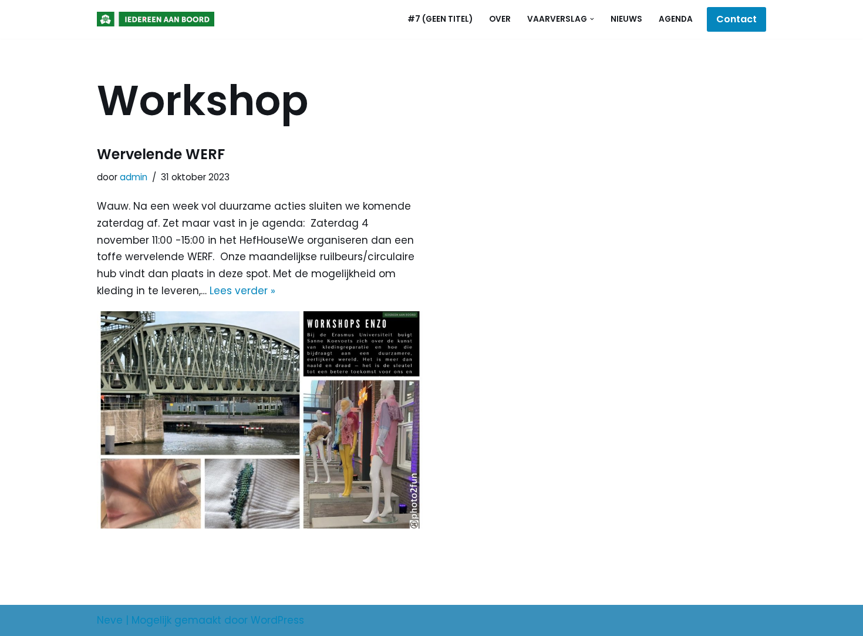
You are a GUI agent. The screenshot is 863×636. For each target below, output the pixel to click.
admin (133, 177)
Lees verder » (242, 291)
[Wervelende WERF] (260, 420)
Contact (736, 19)
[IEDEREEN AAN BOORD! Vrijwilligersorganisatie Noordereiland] (158, 19)
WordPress (277, 620)
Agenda (676, 19)
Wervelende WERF (161, 154)
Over (500, 19)
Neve (110, 620)
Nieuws (626, 19)
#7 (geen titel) (440, 19)
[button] (592, 19)
